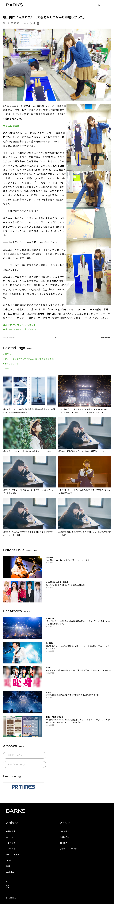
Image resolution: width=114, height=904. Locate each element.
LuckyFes (10, 872)
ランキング (11, 843)
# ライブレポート (11, 363)
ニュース (10, 837)
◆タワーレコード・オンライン (19, 329)
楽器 (8, 866)
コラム (9, 860)
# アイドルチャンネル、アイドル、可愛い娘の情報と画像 (28, 358)
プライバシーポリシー (69, 848)
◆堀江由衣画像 (11, 125)
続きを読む (106, 337)
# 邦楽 (6, 368)
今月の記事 (11, 831)
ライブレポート (12, 854)
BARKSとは (65, 831)
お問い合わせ (65, 837)
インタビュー (11, 848)
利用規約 (64, 843)
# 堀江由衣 (8, 354)
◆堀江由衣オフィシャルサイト (19, 325)
